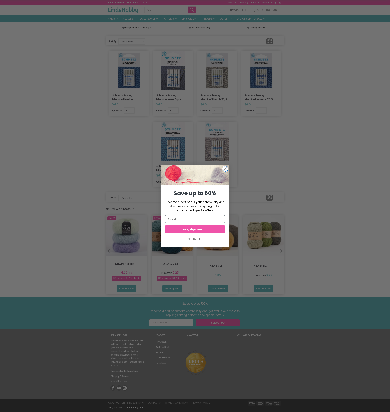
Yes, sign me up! (195, 229)
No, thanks (195, 239)
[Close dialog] (225, 168)
